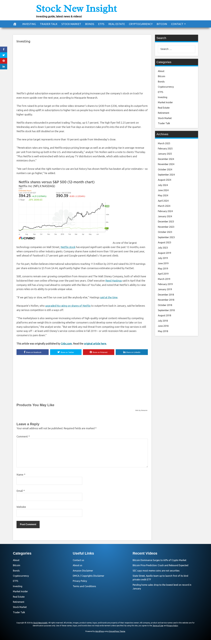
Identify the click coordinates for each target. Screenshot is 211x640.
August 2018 (164, 315)
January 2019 (165, 289)
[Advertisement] (82, 67)
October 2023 (165, 232)
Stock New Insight (76, 8)
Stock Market (71, 24)
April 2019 (163, 273)
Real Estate (116, 24)
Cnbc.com (66, 343)
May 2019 (163, 268)
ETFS (101, 24)
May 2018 (163, 331)
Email (21, 490)
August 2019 (164, 253)
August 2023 (164, 242)
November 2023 (166, 227)
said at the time (109, 297)
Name (21, 474)
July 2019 (163, 258)
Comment (23, 436)
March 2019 (164, 279)
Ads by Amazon (141, 410)
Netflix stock (68, 247)
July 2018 (163, 320)
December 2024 (166, 159)
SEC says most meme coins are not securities (156, 570)
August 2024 (164, 179)
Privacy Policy (80, 581)
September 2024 (166, 174)
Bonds (89, 24)
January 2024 (165, 216)
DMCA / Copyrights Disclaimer (88, 575)
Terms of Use (158, 626)
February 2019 (165, 284)
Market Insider (165, 102)
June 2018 (163, 326)
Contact (177, 24)
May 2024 (163, 195)
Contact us (78, 560)
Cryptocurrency (141, 24)
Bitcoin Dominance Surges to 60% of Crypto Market (159, 560)
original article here (95, 343)
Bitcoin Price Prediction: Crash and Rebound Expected (160, 565)
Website (21, 506)
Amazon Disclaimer (83, 570)
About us (77, 565)
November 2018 (166, 299)
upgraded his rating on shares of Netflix (68, 305)
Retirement (163, 113)
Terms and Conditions (84, 586)
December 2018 (166, 294)
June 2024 (163, 190)
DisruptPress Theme (117, 631)
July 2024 (163, 185)
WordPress (99, 631)
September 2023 (166, 237)
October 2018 (165, 305)
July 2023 (163, 247)
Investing (29, 24)
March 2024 (164, 206)
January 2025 (165, 153)
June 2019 (163, 263)
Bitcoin (162, 24)
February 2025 (165, 148)
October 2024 (165, 169)
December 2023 (166, 221)
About (161, 71)
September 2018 (166, 310)
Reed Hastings (113, 280)
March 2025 (164, 143)
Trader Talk (48, 24)
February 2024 (165, 211)
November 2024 (166, 164)
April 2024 (163, 200)
